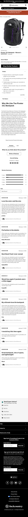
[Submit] (2, 8)
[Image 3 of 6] (13, 47)
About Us (2, 428)
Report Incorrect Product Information (14, 140)
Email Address (7, 442)
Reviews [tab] (11, 145)
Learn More (22, 94)
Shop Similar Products (10, 66)
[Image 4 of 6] (15, 47)
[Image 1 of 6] (10, 47)
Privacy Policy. (18, 464)
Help (1, 423)
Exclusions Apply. (7, 457)
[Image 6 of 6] (18, 47)
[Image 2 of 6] (11, 47)
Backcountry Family (5, 432)
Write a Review (14, 154)
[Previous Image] (1, 47)
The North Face (4, 50)
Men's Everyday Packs (5, 16)
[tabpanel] (14, 260)
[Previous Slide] (1, 1)
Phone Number (7, 467)
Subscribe (20, 445)
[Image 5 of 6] (16, 47)
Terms (14, 464)
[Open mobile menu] (2, 5)
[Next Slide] (27, 1)
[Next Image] (26, 47)
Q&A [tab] (18, 145)
